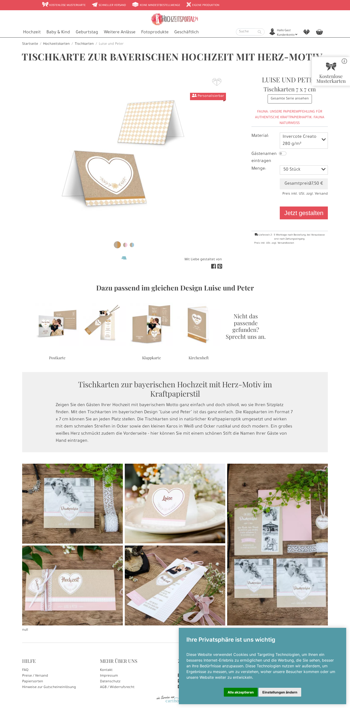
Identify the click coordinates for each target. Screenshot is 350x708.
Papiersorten (32, 682)
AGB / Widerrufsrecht (117, 687)
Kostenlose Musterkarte (64, 5)
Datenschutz (110, 682)
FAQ (25, 670)
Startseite (30, 44)
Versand (321, 194)
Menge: (258, 169)
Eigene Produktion (202, 5)
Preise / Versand (35, 676)
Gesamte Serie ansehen (290, 99)
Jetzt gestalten (303, 213)
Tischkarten (84, 44)
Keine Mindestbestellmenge (156, 5)
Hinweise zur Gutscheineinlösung (49, 687)
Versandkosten (286, 243)
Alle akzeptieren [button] (241, 692)
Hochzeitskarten (56, 44)
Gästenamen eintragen (264, 158)
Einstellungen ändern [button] (279, 692)
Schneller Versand (108, 5)
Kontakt (106, 670)
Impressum (109, 676)
